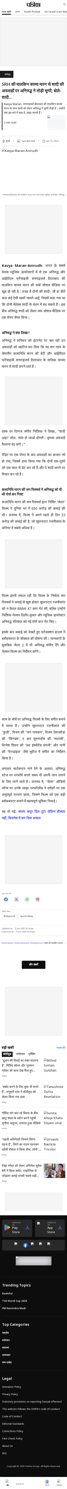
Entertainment (22, 943)
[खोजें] (64, 4)
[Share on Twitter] (16, 899)
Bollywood (36, 943)
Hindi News (7, 943)
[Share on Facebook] (6, 899)
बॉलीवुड (8, 74)
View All (60, 1047)
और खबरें (33, 965)
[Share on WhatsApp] (27, 899)
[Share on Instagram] (37, 899)
